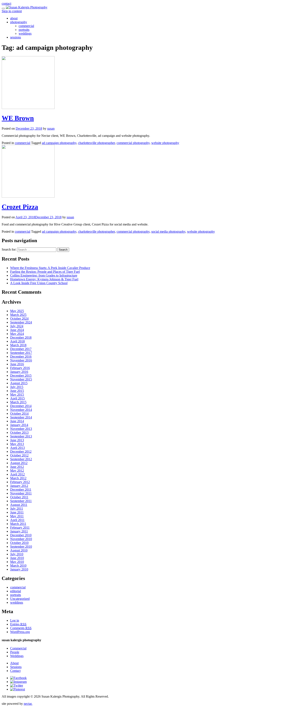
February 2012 (20, 482)
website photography (165, 143)
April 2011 (17, 520)
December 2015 (21, 375)
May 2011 (17, 516)
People (14, 652)
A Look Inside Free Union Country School (38, 283)
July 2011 (16, 508)
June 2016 (17, 364)
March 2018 (18, 345)
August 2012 (19, 463)
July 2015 (16, 387)
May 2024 (17, 333)
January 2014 (19, 425)
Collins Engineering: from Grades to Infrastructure (43, 275)
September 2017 (21, 352)
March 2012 (18, 478)
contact (6, 3)
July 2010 (16, 554)
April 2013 (17, 448)
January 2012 (19, 486)
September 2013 (21, 436)
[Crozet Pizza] (28, 196)
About (14, 663)
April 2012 (17, 474)
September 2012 (21, 459)
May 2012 (17, 470)
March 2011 (18, 524)
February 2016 (20, 368)
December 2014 (21, 406)
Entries (18, 624)
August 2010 (19, 550)
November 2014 (21, 410)
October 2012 (19, 455)
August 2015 (19, 383)
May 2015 (17, 394)
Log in (14, 620)
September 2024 (21, 322)
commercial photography (133, 143)
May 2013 (17, 444)
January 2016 (19, 372)
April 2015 (17, 398)
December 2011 (20, 489)
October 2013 (19, 432)
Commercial (18, 648)
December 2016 (21, 356)
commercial (26, 26)
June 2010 (17, 558)
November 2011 (21, 493)
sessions (15, 37)
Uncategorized (20, 598)
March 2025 (18, 314)
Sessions (16, 667)
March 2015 (18, 402)
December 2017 (21, 349)
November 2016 (21, 360)
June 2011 (17, 512)
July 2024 (16, 326)
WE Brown (18, 118)
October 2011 (19, 497)
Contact (15, 670)
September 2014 (21, 417)
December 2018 (21, 337)
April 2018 (17, 341)
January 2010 (19, 569)
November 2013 (21, 429)
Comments (21, 628)
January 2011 (19, 531)
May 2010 (17, 562)
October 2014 (19, 413)
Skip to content (12, 11)
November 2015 (21, 379)
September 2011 (21, 501)
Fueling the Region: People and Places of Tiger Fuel (45, 271)
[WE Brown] (28, 108)
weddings (25, 33)
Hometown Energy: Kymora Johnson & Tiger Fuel (44, 279)
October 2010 (19, 543)
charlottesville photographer (96, 143)
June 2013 (17, 440)
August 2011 (18, 505)
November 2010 (21, 539)
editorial (15, 591)
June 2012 (17, 467)
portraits (24, 29)
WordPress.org (20, 632)
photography (18, 22)
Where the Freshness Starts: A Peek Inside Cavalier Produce (50, 268)
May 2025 (17, 311)
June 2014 (17, 421)
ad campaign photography (59, 143)
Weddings (16, 656)
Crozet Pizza (20, 207)
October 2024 (19, 318)
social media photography (168, 231)
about (14, 18)
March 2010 (18, 565)
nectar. (28, 703)
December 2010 (21, 535)
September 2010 (21, 546)
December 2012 (21, 451)
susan (51, 128)
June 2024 (17, 330)
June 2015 (17, 391)
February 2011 (20, 527)
